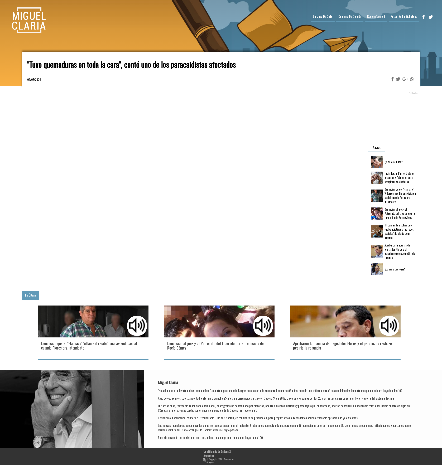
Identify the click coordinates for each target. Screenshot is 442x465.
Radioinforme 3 (376, 16)
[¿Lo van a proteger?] (394, 269)
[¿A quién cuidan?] (394, 162)
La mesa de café (323, 16)
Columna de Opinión (349, 16)
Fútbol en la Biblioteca (404, 16)
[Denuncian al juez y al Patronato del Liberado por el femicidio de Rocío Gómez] (394, 213)
